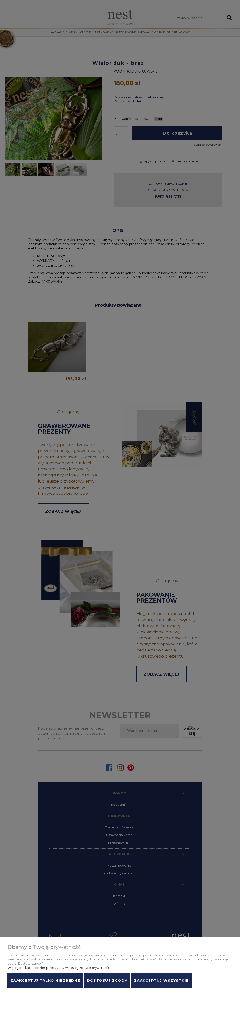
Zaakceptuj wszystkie (161, 980)
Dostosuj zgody (107, 980)
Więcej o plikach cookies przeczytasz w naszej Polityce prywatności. (59, 968)
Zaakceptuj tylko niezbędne (45, 980)
